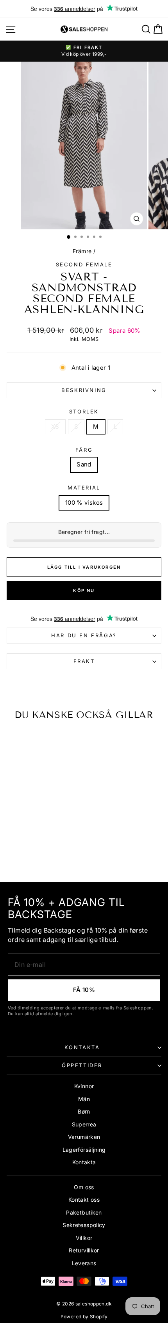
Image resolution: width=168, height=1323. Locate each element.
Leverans (84, 1263)
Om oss (84, 1187)
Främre (82, 251)
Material (84, 487)
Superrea (84, 1124)
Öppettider (82, 1065)
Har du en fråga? (84, 635)
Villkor (84, 1237)
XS (55, 426)
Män (84, 1099)
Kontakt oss (84, 1199)
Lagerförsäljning (84, 1149)
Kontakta (82, 1047)
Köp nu (84, 590)
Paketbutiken (84, 1212)
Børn (84, 1111)
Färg (84, 450)
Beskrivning (84, 390)
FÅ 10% (84, 989)
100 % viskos (84, 502)
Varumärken (84, 1136)
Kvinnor (84, 1086)
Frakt (84, 661)
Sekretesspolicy (84, 1225)
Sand (84, 464)
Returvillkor (84, 1250)
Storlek (84, 411)
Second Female (84, 264)
